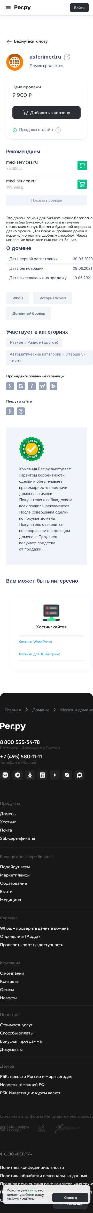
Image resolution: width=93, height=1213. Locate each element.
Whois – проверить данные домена (34, 928)
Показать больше (46, 200)
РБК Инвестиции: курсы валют (30, 1092)
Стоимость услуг (16, 1024)
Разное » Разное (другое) (34, 342)
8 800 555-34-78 (20, 742)
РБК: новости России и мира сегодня (36, 1076)
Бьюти (6, 891)
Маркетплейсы (15, 875)
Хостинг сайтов (51, 626)
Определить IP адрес (20, 936)
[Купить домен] (82, 165)
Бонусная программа (21, 1041)
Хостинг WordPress (35, 641)
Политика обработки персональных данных (43, 1175)
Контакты (9, 981)
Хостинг (8, 821)
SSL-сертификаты (17, 838)
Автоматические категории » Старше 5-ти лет (47, 357)
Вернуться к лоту (31, 41)
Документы (11, 1049)
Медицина (10, 899)
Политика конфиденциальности (32, 1167)
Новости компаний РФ (22, 1084)
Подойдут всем (15, 866)
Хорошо (70, 1197)
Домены (8, 813)
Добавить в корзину (50, 112)
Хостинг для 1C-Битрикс (39, 654)
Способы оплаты (17, 1032)
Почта (6, 830)
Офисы (7, 989)
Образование (13, 883)
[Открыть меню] (8, 8)
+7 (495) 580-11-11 (21, 756)
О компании (12, 973)
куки (32, 1190)
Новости (8, 997)
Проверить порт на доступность (31, 944)
